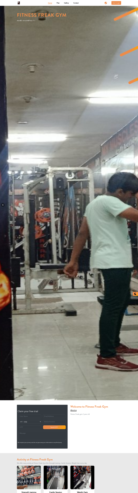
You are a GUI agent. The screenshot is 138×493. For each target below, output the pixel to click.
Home (50, 3)
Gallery (66, 3)
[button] (3, 205)
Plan (58, 3)
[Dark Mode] (135, 294)
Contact (76, 3)
